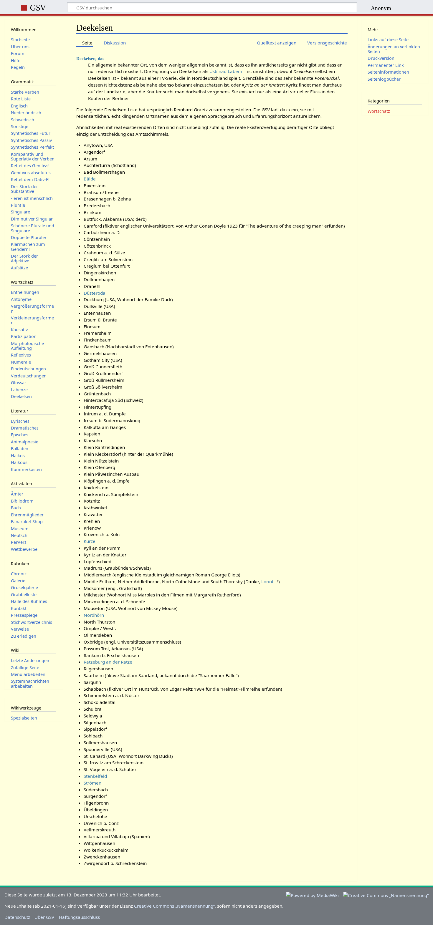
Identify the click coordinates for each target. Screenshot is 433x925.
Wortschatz (379, 111)
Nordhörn (94, 615)
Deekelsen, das (90, 58)
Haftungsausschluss (79, 917)
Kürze (89, 541)
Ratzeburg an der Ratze (108, 662)
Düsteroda (94, 293)
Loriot (267, 581)
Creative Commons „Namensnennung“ (174, 906)
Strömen (92, 783)
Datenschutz (17, 917)
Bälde (90, 179)
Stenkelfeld (95, 776)
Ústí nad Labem (225, 71)
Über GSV (44, 917)
